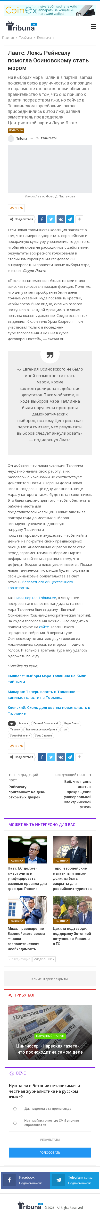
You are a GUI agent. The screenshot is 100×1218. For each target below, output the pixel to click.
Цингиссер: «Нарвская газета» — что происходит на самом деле (50, 1049)
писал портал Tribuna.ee (35, 597)
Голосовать (50, 1152)
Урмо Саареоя (43, 735)
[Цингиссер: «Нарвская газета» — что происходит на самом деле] (50, 1032)
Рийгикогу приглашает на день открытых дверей (26, 792)
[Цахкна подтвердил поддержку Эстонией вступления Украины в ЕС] (72, 910)
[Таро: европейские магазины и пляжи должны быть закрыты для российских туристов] (72, 849)
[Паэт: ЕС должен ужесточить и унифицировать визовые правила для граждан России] (27, 849)
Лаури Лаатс (71, 723)
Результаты (50, 1139)
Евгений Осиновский (45, 723)
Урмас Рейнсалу (20, 735)
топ (65, 729)
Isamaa (23, 723)
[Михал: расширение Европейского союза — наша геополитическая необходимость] (27, 910)
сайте (44, 626)
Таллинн (15, 729)
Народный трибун (50, 1036)
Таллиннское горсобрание (41, 729)
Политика (16, 130)
